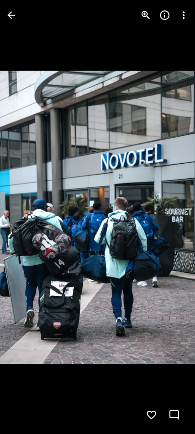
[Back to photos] (11, 15)
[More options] (183, 15)
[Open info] (164, 15)
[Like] (151, 415)
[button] (26, 217)
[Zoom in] (145, 15)
